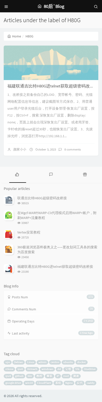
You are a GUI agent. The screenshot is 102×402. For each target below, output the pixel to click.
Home (16, 36)
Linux (30, 362)
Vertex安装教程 (28, 232)
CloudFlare (44, 383)
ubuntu (68, 362)
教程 (39, 376)
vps (7, 362)
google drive (13, 383)
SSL (77, 369)
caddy (91, 383)
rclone (9, 369)
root (66, 376)
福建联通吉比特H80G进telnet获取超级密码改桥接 (52, 86)
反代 (80, 383)
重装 (49, 376)
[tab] (17, 174)
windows (47, 369)
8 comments (72, 149)
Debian (18, 362)
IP (58, 376)
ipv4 (8, 376)
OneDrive (90, 369)
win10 (29, 383)
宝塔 (68, 369)
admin (42, 362)
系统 (58, 383)
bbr (30, 376)
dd (59, 369)
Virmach (32, 369)
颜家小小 (19, 149)
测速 (76, 376)
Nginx (69, 383)
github (19, 376)
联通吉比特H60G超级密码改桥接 (42, 198)
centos (55, 362)
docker (81, 362)
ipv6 (20, 369)
